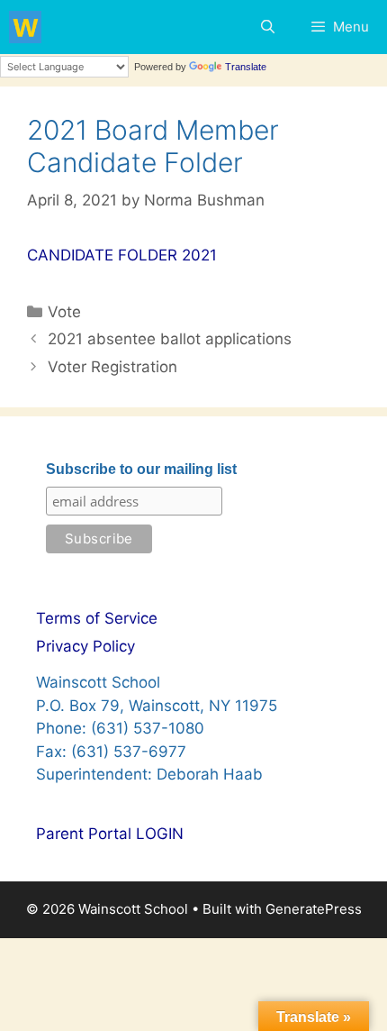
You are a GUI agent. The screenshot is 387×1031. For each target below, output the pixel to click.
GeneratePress (314, 908)
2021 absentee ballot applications (170, 339)
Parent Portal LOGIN (110, 834)
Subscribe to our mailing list (141, 469)
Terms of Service (97, 618)
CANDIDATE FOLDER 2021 (122, 255)
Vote (64, 312)
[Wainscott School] (25, 27)
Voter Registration (112, 367)
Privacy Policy (85, 646)
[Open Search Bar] (267, 27)
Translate (245, 66)
